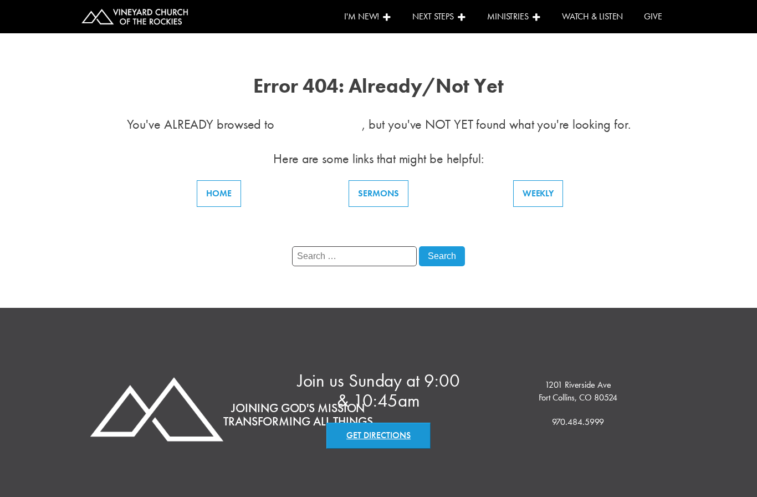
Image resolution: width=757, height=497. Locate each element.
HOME (219, 193)
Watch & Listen (592, 16)
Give (653, 16)
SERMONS (378, 193)
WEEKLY (538, 193)
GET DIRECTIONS (378, 435)
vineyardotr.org (320, 124)
